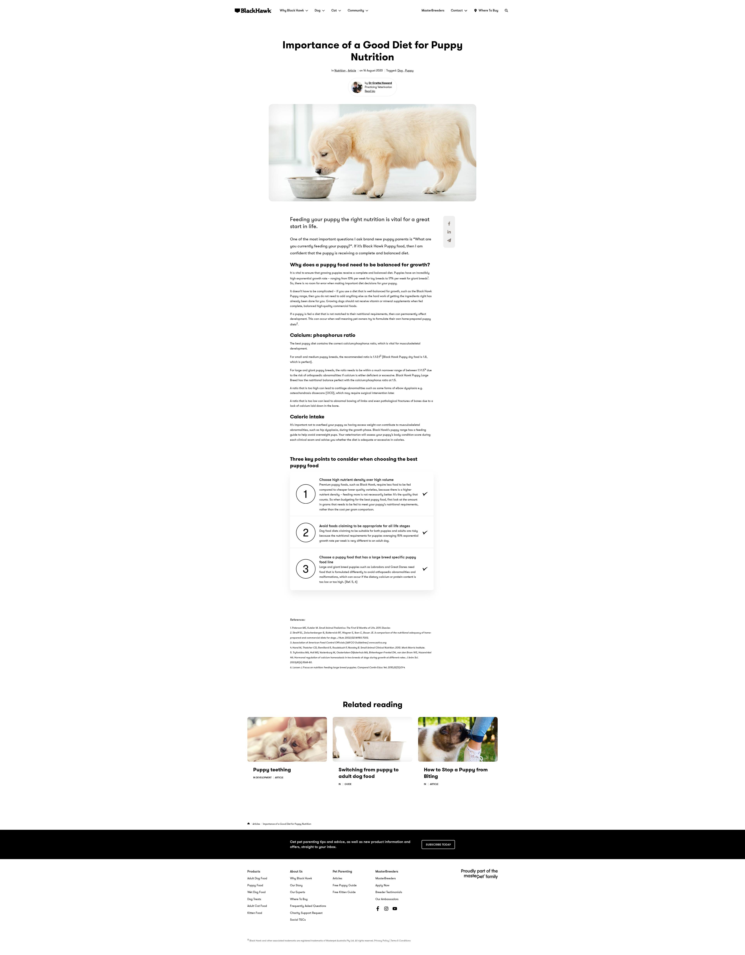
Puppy (409, 70)
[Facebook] (377, 909)
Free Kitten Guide (344, 892)
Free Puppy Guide (345, 885)
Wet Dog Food (256, 892)
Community (356, 10)
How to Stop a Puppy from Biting (456, 773)
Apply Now (382, 885)
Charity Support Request (306, 913)
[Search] (506, 10)
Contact (457, 10)
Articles (257, 824)
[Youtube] (394, 909)
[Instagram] (386, 909)
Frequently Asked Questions (308, 906)
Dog (318, 10)
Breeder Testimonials (388, 892)
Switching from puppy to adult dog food (369, 773)
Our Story (296, 885)
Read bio (370, 91)
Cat (334, 10)
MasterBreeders (433, 10)
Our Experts (297, 892)
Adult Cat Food (257, 906)
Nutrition (340, 70)
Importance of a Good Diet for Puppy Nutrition (287, 824)
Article (352, 70)
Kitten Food (254, 913)
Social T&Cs (298, 920)
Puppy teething (272, 769)
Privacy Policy (381, 940)
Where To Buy (299, 899)
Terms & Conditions (401, 940)
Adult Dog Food (257, 878)
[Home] (248, 824)
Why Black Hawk (292, 10)
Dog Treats (254, 899)
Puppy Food (255, 885)
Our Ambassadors (386, 899)
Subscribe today (438, 844)
